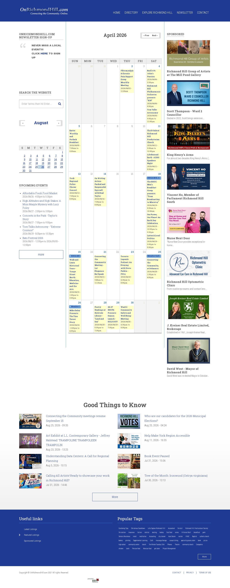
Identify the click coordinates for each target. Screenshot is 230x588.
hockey (162, 532)
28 (105, 302)
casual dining (174, 540)
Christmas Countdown (138, 528)
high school (122, 544)
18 (159, 173)
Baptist (194, 536)
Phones (169, 544)
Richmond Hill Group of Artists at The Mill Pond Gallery (188, 73)
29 (117, 302)
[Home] (44, 11)
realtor (180, 536)
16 (24, 163)
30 (132, 302)
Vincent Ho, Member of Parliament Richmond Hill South (185, 198)
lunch (127, 548)
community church (187, 544)
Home (116, 12)
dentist (147, 532)
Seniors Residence (124, 536)
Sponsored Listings (32, 541)
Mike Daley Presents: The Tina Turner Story (75, 316)
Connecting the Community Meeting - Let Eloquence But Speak (100, 265)
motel (135, 536)
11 (159, 126)
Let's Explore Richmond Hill (156, 528)
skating (154, 532)
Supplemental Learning (140, 540)
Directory (131, 12)
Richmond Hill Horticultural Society (196, 528)
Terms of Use (205, 573)
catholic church (204, 536)
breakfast (197, 532)
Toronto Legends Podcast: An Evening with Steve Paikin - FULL (126, 265)
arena (177, 532)
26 (79, 302)
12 (79, 173)
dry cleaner (162, 536)
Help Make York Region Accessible (167, 435)
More (115, 497)
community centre (133, 544)
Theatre (177, 544)
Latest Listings (30, 529)
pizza (205, 540)
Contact (203, 12)
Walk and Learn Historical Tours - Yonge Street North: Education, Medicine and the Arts (74, 274)
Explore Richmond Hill (157, 12)
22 (61, 163)
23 (132, 252)
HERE (45, 53)
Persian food (136, 548)
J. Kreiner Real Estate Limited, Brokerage (188, 327)
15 (62, 159)
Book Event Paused (157, 456)
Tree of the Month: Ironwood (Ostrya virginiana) (176, 475)
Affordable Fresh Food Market (40, 193)
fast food (169, 532)
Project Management (169, 548)
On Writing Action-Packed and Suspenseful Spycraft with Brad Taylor (100, 187)
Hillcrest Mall (186, 532)
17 (30, 163)
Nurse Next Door (178, 238)
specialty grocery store (188, 540)
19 (79, 252)
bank (199, 540)
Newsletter (185, 12)
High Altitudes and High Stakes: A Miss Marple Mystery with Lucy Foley (42, 204)
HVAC (187, 536)
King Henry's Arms (180, 154)
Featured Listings (31, 535)
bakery (121, 540)
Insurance (131, 532)
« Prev (146, 35)
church (144, 544)
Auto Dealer (172, 536)
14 (105, 173)
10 (30, 159)
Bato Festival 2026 (33, 238)
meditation (142, 536)
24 (30, 166)
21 (105, 252)
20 (49, 163)
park (204, 532)
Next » (154, 35)
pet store (157, 548)
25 (159, 252)
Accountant (171, 528)
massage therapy (161, 540)
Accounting (152, 536)
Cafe (151, 540)
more (41, 254)
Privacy (190, 573)
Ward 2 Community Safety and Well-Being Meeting (126, 313)
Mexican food (147, 548)
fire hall (180, 528)
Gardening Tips (123, 528)
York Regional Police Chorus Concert (74, 184)
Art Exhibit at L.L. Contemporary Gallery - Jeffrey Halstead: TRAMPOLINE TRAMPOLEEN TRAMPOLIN (78, 440)
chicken (121, 548)
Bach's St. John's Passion (151, 74)
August (41, 122)
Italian (139, 532)
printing (128, 540)
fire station (122, 532)
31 (30, 170)
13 (49, 159)
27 (48, 166)
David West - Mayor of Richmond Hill (183, 370)
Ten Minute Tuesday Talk (157, 544)
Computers (199, 544)
